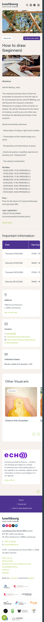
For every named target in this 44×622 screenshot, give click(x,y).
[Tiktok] (13, 525)
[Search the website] (27, 5)
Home (21, 500)
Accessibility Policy (9, 567)
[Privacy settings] (4, 617)
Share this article (33, 38)
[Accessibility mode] (31, 5)
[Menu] (38, 5)
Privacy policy (7, 561)
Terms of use (7, 558)
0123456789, (11, 334)
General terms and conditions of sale (16, 564)
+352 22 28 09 (10, 541)
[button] (34, 434)
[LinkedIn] (16, 525)
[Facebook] (3, 525)
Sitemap (5, 572)
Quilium (31, 578)
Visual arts (22, 504)
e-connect (13, 578)
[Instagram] (6, 525)
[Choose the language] (34, 5)
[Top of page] (38, 491)
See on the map (11, 312)
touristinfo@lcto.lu (11, 544)
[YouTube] (10, 525)
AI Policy (5, 569)
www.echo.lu (10, 480)
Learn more (7, 222)
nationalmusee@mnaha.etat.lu (18, 336)
